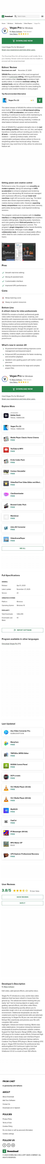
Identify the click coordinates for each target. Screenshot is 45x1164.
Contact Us (6, 1104)
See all (22, 548)
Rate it (22, 903)
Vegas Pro (21, 27)
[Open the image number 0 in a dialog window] (19, 251)
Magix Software (9, 987)
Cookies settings (8, 1134)
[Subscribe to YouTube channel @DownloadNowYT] (13, 1145)
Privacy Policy (7, 1119)
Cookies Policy (7, 1126)
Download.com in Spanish (11, 1108)
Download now (24, 41)
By (16, 31)
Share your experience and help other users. (18, 50)
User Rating (14, 34)
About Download (8, 1097)
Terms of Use (7, 1123)
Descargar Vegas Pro (9, 644)
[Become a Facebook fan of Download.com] (4, 1145)
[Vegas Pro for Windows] (5, 31)
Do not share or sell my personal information (18, 1130)
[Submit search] (15, 16)
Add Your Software (9, 1100)
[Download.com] (7, 16)
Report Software (24, 630)
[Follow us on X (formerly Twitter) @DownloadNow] (8, 1145)
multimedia (13, 77)
